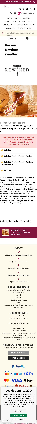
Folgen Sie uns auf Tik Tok (18, 282)
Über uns (6, 25)
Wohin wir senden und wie (25, 25)
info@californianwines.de (18, 262)
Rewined (7, 170)
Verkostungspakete (11, 22)
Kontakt (19, 295)
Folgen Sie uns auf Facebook (18, 268)
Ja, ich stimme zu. (18, 415)
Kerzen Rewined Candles (22, 156)
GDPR (19, 326)
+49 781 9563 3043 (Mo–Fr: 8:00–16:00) (18, 255)
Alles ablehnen (18, 419)
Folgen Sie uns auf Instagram (18, 275)
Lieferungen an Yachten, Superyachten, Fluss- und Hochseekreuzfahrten (19, 334)
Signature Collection (9, 164)
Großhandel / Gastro (19, 331)
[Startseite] (3, 33)
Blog (13, 25)
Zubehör (30, 22)
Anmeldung (19, 321)
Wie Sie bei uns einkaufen (18, 318)
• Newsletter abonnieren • (18, 358)
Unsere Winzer (19, 293)
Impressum (19, 307)
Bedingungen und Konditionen (19, 323)
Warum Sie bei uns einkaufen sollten (19, 290)
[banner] (5, 8)
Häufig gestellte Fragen (19, 300)
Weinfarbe (10, 18)
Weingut (18, 18)
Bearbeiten (18, 411)
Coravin (22, 22)
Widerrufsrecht (19, 316)
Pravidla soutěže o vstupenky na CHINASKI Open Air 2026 (19, 339)
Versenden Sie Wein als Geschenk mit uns (18, 28)
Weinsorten (26, 18)
